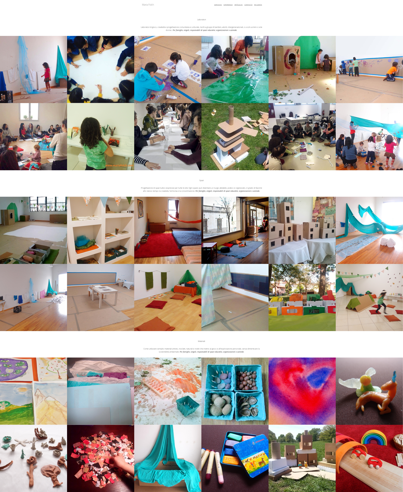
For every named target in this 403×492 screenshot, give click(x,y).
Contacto (248, 5)
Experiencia (228, 5)
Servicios (218, 5)
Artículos (238, 5)
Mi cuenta (258, 5)
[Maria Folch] (148, 4)
